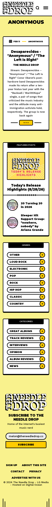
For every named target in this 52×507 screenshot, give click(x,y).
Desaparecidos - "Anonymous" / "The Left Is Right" (26, 56)
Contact (18, 471)
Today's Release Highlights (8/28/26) (26, 187)
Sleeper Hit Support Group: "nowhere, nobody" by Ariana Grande (33, 223)
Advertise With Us (26, 477)
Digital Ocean (34, 484)
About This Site (34, 465)
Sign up (11, 465)
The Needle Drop (26, 65)
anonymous (35, 41)
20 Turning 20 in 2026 (31, 205)
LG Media (43, 482)
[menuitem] (11, 465)
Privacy (35, 471)
